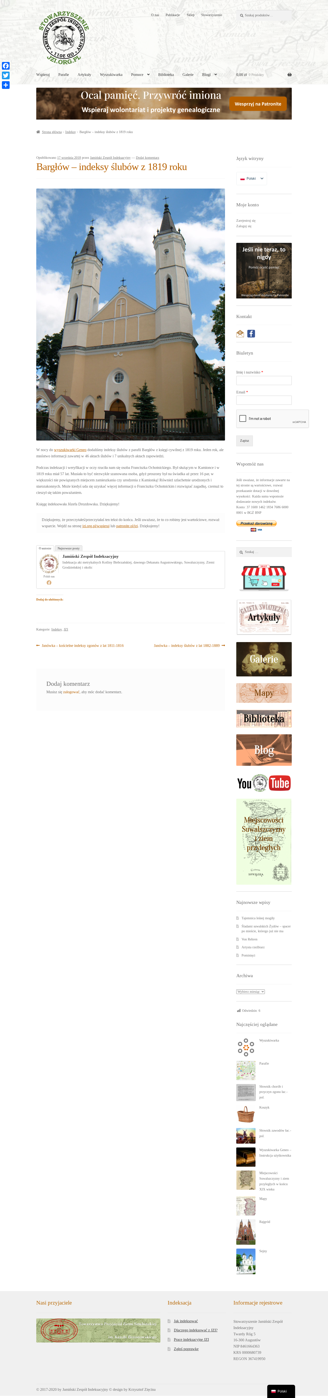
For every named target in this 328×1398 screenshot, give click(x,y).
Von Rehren (249, 939)
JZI (66, 629)
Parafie (63, 75)
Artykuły (84, 75)
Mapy (263, 1199)
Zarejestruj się (245, 220)
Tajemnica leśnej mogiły (258, 918)
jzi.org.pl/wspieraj (95, 526)
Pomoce (137, 75)
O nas (155, 15)
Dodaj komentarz (147, 157)
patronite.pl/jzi (127, 526)
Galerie (188, 75)
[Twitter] (6, 75)
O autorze (45, 548)
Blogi (206, 75)
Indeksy (70, 132)
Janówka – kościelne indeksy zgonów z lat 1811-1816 (83, 646)
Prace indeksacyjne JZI (191, 1339)
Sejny (263, 1251)
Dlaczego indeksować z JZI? (196, 1330)
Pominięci (248, 955)
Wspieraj (43, 75)
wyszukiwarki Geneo (70, 450)
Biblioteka (166, 75)
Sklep (190, 15)
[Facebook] (49, 582)
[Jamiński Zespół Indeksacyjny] (49, 563)
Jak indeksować (186, 1321)
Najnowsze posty (69, 548)
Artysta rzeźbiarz (253, 947)
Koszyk (264, 1107)
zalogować (71, 692)
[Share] (6, 85)
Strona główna (52, 132)
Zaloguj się (243, 226)
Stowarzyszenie (211, 15)
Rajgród (264, 1222)
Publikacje (173, 15)
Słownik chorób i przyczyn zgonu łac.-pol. (273, 1092)
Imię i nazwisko (249, 372)
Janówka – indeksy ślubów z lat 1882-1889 (187, 646)
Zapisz (244, 440)
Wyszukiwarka (111, 75)
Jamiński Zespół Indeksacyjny (110, 157)
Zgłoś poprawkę (186, 1349)
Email (242, 392)
